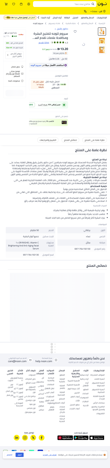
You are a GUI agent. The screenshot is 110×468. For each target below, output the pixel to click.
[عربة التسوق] (6, 4)
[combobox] (62, 4)
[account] (29, 4)
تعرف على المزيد (50, 454)
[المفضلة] (14, 4)
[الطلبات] (21, 4)
